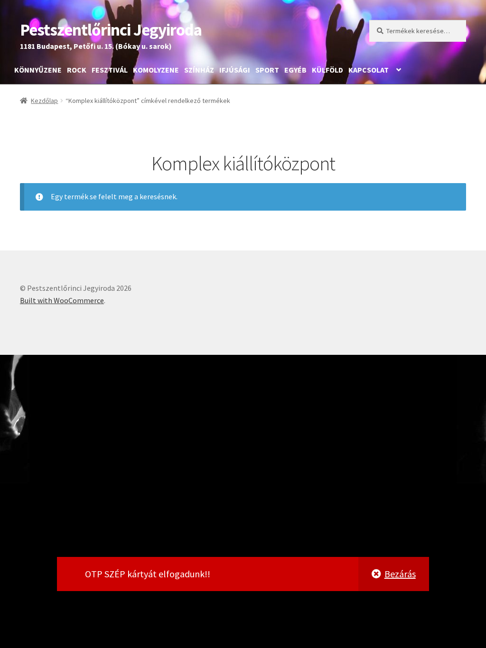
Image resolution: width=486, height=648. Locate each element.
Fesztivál (110, 69)
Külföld (327, 69)
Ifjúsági (234, 69)
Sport (267, 69)
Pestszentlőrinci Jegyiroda (111, 29)
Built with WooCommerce (62, 300)
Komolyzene (156, 69)
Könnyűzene (38, 69)
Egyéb (295, 69)
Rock (76, 69)
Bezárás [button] (400, 574)
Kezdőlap (44, 100)
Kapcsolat (368, 69)
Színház (199, 69)
